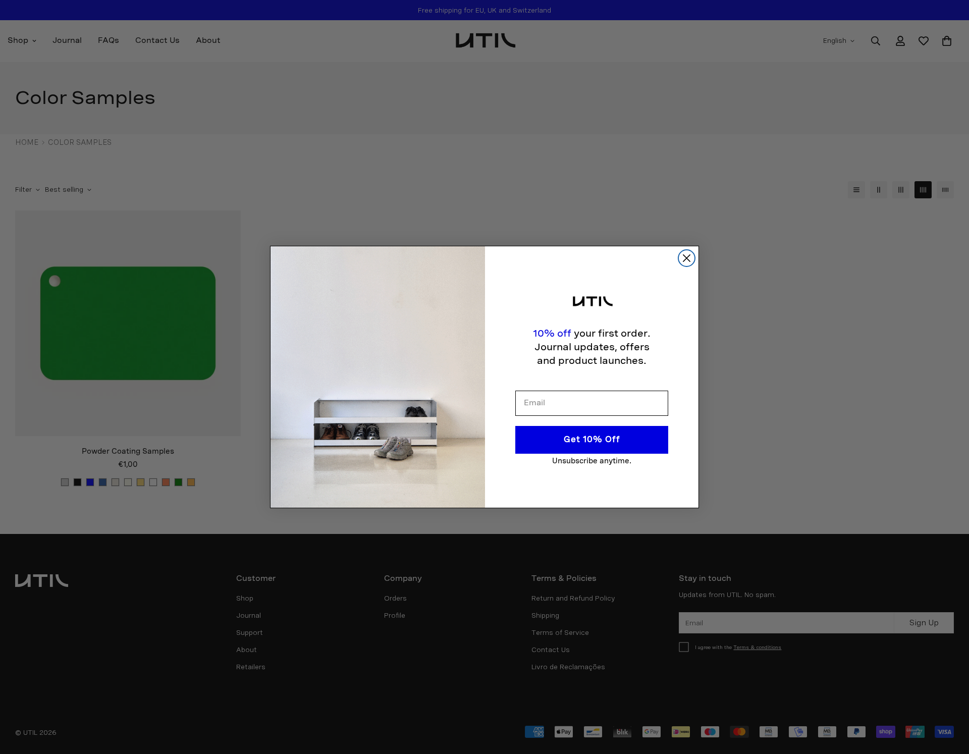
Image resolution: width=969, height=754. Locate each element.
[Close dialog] (686, 258)
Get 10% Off (592, 439)
